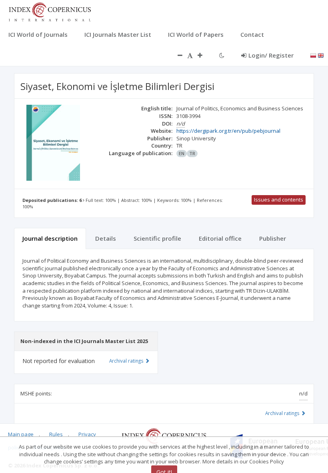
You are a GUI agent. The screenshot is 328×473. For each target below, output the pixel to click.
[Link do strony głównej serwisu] (49, 11)
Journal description (50, 238)
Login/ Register (271, 55)
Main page (21, 434)
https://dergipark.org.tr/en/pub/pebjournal (228, 130)
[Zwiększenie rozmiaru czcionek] (204, 55)
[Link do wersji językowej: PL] (313, 54)
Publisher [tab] (272, 238)
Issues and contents (278, 199)
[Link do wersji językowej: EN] (321, 54)
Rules (56, 434)
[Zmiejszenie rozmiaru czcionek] (176, 55)
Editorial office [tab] (220, 238)
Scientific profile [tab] (157, 238)
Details (105, 238)
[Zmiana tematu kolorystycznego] (222, 55)
